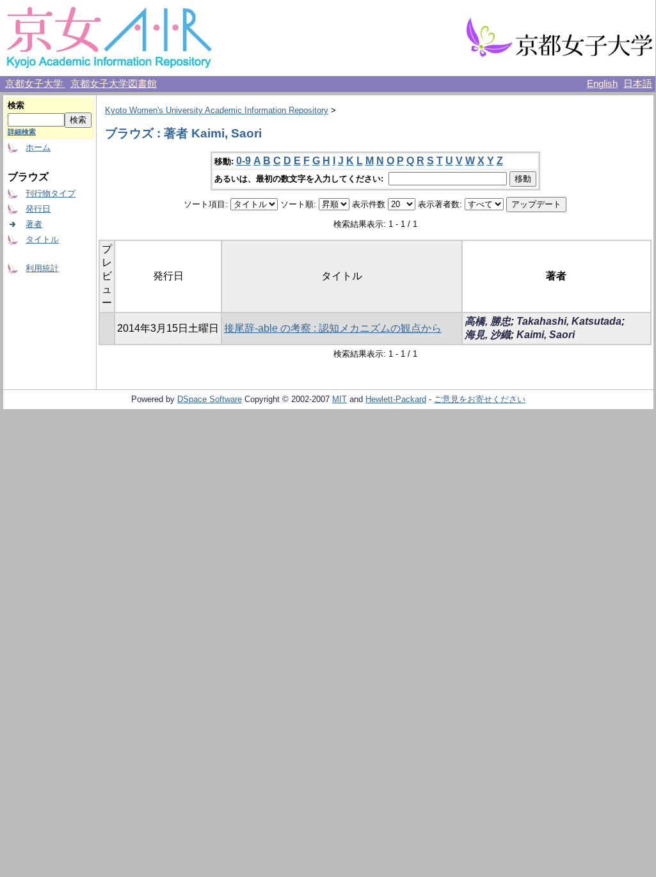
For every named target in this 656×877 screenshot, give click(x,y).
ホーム (38, 147)
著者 (34, 224)
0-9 (243, 160)
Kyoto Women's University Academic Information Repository (216, 110)
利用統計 (42, 268)
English (602, 84)
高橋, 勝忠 (488, 321)
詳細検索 (22, 132)
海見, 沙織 (488, 334)
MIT (339, 399)
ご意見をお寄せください (479, 399)
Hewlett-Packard (395, 399)
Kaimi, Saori (545, 334)
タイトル (42, 239)
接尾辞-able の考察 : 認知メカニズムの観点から (333, 328)
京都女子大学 (35, 84)
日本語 (637, 84)
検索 (16, 105)
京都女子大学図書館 (113, 84)
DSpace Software (209, 399)
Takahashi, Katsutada (568, 321)
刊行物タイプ (51, 193)
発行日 (38, 208)
